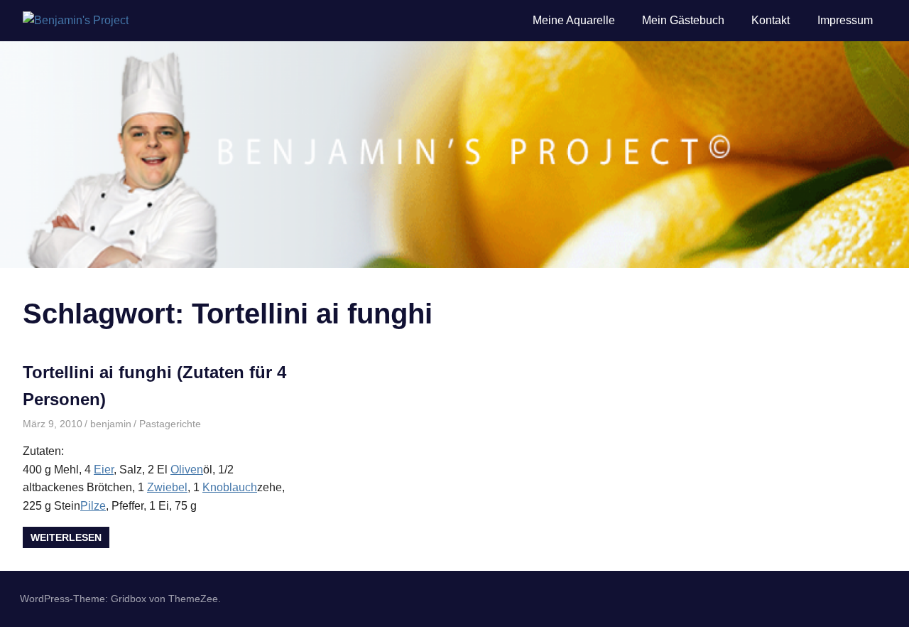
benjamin (110, 423)
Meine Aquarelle (574, 20)
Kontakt (770, 20)
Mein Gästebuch (683, 20)
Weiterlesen (66, 537)
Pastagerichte (170, 423)
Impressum (845, 20)
